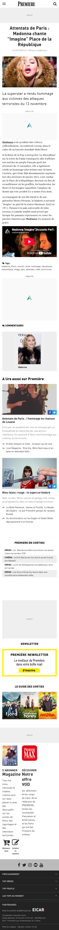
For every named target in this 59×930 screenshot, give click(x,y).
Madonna (22, 367)
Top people (8, 888)
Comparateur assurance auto (14, 915)
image (17, 269)
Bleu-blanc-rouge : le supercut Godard (26, 492)
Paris (13, 266)
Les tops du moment (13, 896)
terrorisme (46, 269)
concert (20, 266)
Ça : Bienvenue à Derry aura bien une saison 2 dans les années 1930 (29, 552)
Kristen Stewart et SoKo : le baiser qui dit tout (29, 443)
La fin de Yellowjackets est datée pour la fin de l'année (29, 566)
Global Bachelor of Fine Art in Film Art (17, 918)
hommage (36, 266)
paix (23, 269)
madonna (6, 266)
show (27, 266)
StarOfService (40, 918)
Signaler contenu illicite (27, 927)
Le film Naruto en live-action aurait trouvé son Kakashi (29, 559)
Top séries (7, 881)
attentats (30, 269)
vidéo (37, 269)
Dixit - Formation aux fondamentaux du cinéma (21, 920)
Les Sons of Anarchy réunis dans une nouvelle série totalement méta (26, 573)
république (47, 266)
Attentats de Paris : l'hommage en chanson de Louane (28, 420)
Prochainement (11, 874)
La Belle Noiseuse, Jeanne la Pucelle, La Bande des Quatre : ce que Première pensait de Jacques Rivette (30, 511)
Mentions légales (9, 927)
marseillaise (7, 269)
